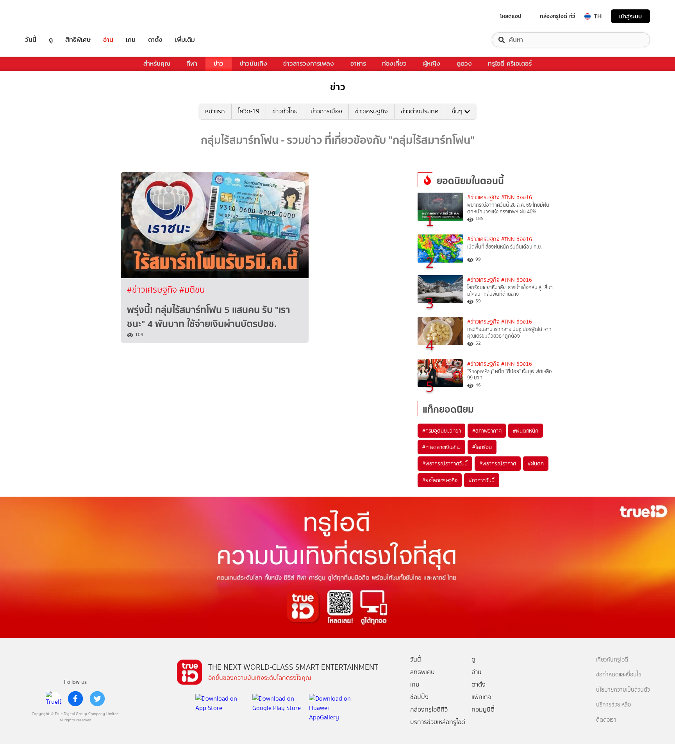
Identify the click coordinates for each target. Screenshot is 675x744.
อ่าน (108, 40)
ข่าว (218, 63)
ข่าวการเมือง (326, 111)
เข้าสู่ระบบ (630, 16)
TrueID (48, 16)
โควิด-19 (248, 111)
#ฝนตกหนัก (525, 431)
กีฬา (191, 63)
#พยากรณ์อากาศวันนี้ (445, 463)
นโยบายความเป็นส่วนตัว (623, 690)
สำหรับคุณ (156, 63)
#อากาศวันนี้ (481, 480)
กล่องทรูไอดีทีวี (429, 709)
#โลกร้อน (482, 447)
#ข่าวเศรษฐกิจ (153, 289)
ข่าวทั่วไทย (285, 111)
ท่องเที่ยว (394, 63)
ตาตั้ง (155, 40)
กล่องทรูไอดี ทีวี (557, 16)
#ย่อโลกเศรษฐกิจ (439, 480)
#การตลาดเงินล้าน (441, 447)
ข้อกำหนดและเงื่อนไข (618, 675)
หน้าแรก (215, 111)
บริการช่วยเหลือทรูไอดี (437, 721)
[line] (53, 698)
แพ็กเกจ (481, 696)
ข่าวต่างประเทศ (420, 111)
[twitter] (97, 698)
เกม (131, 40)
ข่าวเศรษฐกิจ (371, 111)
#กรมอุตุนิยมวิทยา (441, 431)
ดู (51, 40)
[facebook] (75, 698)
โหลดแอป (510, 16)
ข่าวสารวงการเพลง (308, 63)
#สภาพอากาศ (486, 431)
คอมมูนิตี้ (483, 709)
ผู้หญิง (431, 63)
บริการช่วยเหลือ (613, 705)
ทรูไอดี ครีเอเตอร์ (510, 63)
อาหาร (358, 63)
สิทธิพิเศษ (78, 40)
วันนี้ (30, 40)
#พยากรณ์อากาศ (497, 463)
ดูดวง (464, 63)
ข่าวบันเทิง (253, 63)
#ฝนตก (536, 463)
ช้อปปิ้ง (419, 696)
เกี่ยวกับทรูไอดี (612, 660)
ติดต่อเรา (606, 720)
